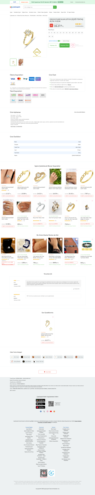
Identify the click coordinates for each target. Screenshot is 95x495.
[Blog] (54, 411)
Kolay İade (53, 436)
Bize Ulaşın (53, 429)
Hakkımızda (41, 429)
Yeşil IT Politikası (41, 466)
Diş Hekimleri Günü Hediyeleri (66, 459)
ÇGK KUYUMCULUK (53, 41)
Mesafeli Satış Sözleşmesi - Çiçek (41, 455)
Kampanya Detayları (41, 439)
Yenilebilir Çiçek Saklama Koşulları (29, 440)
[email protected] (22, 380)
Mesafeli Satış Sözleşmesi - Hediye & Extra (41, 459)
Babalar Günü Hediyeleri (66, 438)
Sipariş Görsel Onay (29, 452)
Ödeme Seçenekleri (53, 441)
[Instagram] (47, 411)
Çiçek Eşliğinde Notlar (29, 431)
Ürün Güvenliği (41, 434)
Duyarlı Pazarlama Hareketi (41, 442)
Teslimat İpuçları (29, 446)
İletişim (53, 427)
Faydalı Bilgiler (29, 427)
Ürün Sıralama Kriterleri (29, 445)
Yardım (71, 2)
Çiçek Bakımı (29, 429)
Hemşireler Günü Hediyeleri (66, 453)
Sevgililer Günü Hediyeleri (66, 429)
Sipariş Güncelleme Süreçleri (29, 449)
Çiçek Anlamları (29, 432)
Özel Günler (29, 434)
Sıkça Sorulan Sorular (53, 431)
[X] (44, 411)
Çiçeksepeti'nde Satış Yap (80, 2)
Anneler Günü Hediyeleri (66, 436)
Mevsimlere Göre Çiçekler (29, 437)
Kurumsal (41, 427)
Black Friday (66, 445)
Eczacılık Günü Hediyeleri (66, 456)
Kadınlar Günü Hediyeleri (66, 433)
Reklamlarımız (41, 438)
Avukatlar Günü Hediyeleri (65, 450)
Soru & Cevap (66, 40)
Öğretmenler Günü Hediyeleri (66, 441)
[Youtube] (51, 411)
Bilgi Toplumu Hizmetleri (41, 445)
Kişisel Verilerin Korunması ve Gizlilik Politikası (41, 451)
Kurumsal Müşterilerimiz (41, 436)
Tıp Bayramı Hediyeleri (66, 447)
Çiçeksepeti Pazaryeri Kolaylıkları (53, 438)
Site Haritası (29, 443)
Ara (55, 7)
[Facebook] (41, 411)
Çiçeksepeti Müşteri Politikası (41, 431)
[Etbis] (43, 473)
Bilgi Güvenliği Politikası (41, 464)
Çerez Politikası (41, 462)
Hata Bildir (48, 372)
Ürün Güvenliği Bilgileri (79, 112)
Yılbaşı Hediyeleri (66, 443)
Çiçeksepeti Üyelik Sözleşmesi (41, 447)
